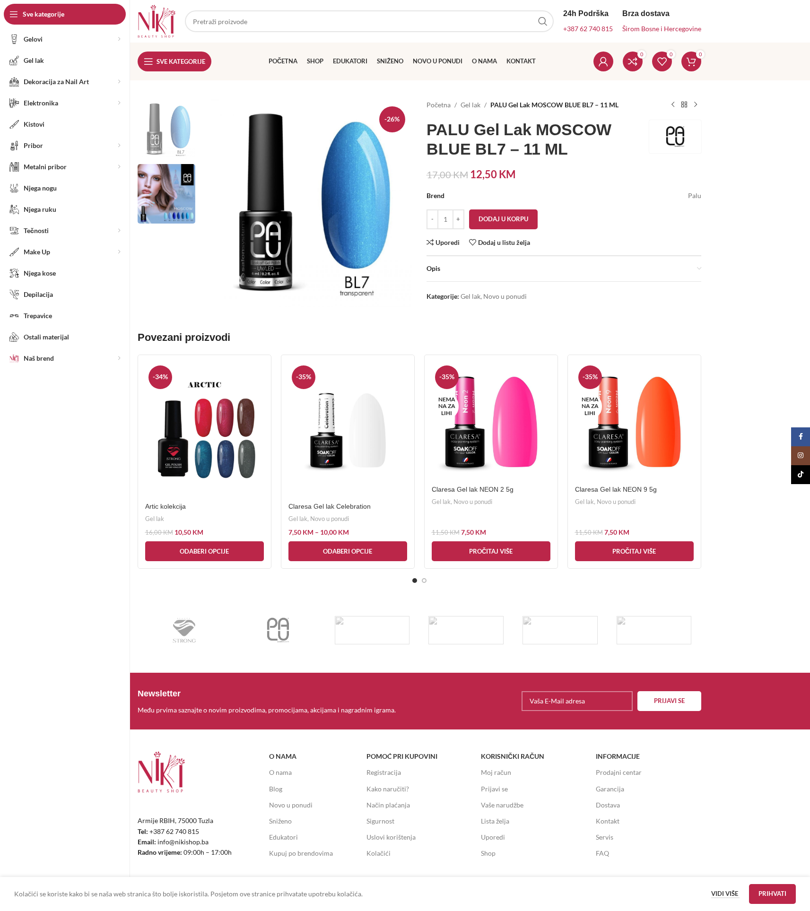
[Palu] (278, 630)
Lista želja (495, 821)
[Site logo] (156, 21)
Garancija (610, 789)
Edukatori (283, 837)
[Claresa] (466, 630)
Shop (488, 853)
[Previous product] (673, 105)
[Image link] (161, 771)
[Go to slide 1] (414, 580)
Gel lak (470, 105)
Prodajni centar (619, 772)
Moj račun (496, 772)
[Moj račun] (603, 61)
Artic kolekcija (165, 506)
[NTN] (372, 630)
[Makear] (654, 630)
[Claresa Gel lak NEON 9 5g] (634, 421)
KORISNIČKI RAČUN (512, 756)
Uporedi (493, 837)
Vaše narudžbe (502, 805)
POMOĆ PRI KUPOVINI (401, 756)
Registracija (383, 772)
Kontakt (607, 821)
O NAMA (282, 756)
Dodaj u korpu (503, 219)
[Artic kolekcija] (204, 430)
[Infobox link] (276, 701)
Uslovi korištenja (391, 837)
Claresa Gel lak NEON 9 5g (616, 489)
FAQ (602, 853)
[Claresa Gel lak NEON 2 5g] (491, 421)
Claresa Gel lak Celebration (329, 506)
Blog (275, 789)
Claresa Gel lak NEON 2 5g (473, 489)
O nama (280, 772)
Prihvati (772, 893)
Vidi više (725, 893)
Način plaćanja (388, 805)
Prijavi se (494, 789)
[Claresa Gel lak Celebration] (347, 430)
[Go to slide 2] (424, 580)
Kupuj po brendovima (301, 853)
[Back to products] (684, 105)
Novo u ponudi (505, 296)
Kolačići (378, 853)
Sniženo (280, 821)
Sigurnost (380, 821)
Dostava (608, 805)
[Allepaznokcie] (560, 630)
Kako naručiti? (387, 789)
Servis (604, 837)
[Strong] (185, 630)
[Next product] (695, 105)
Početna (439, 105)
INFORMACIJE (618, 756)
